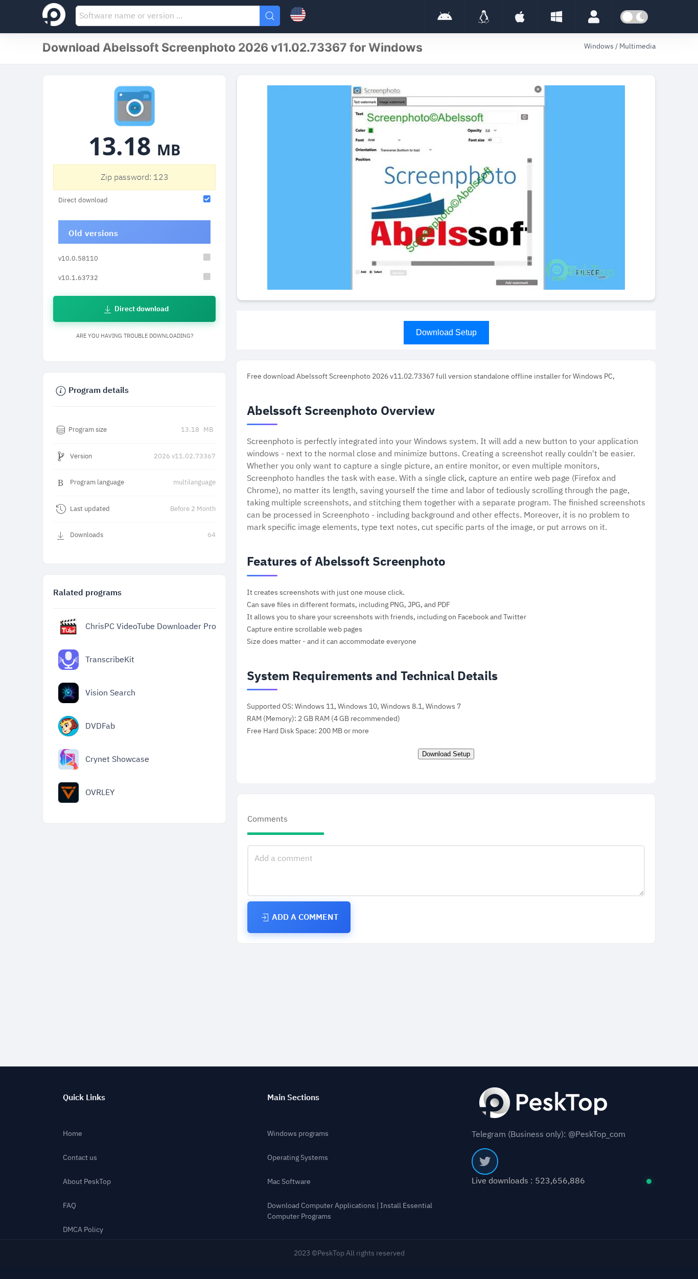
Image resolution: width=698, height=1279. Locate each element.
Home (72, 1133)
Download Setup (446, 332)
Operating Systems (297, 1157)
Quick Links (84, 1097)
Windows (599, 46)
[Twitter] (485, 1161)
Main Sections (293, 1097)
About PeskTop (87, 1181)
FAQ (69, 1205)
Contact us (80, 1157)
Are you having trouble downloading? (134, 336)
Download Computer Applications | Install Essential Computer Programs (349, 1211)
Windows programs (298, 1133)
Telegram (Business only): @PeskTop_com (548, 1134)
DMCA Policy (83, 1229)
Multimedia (637, 46)
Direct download (141, 309)
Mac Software (289, 1181)
